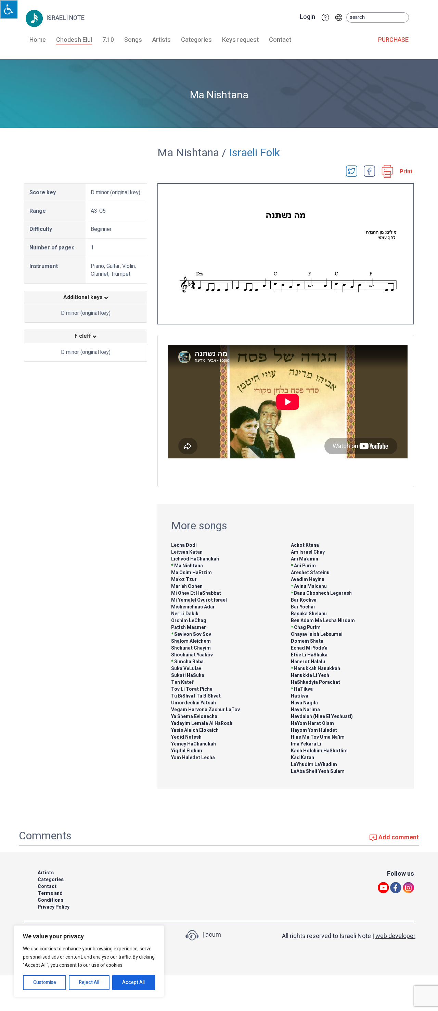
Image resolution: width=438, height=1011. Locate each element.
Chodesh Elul (74, 40)
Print (406, 172)
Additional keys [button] (83, 298)
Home (37, 40)
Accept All (133, 982)
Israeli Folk (254, 153)
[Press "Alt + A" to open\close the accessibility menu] (8, 9)
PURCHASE (393, 40)
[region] (89, 961)
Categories (196, 40)
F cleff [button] (83, 336)
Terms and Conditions (50, 897)
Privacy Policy (53, 907)
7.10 (108, 40)
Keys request (240, 40)
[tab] (85, 297)
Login (307, 17)
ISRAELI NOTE (65, 18)
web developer (395, 936)
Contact (280, 40)
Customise (44, 982)
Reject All (89, 982)
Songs (133, 40)
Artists (161, 40)
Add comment (398, 837)
